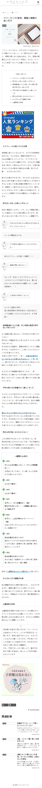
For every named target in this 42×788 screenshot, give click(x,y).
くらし (13, 705)
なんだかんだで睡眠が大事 (21, 99)
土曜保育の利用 (17, 102)
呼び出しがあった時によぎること (23, 81)
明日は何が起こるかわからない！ (23, 96)
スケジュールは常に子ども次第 (22, 78)
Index (18, 74)
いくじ (6, 705)
